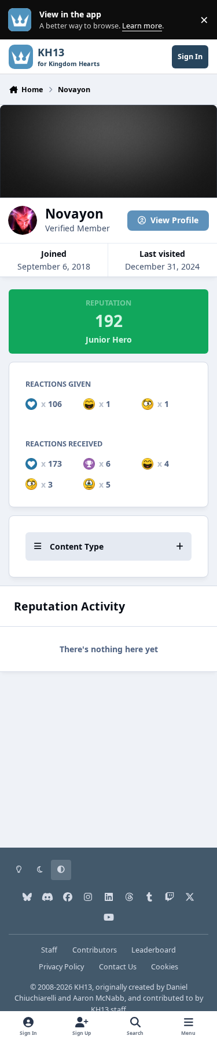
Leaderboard (153, 950)
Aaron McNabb (98, 998)
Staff (49, 950)
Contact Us (118, 967)
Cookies (164, 967)
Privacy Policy (61, 967)
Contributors (94, 950)
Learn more (22, 20)
